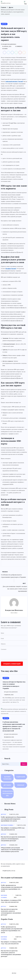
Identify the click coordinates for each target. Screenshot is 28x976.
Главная (3, 7)
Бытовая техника (7, 778)
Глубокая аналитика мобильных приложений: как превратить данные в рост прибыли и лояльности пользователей (14, 726)
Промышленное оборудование (7, 793)
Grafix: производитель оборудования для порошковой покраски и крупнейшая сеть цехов (13, 819)
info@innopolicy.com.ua (8, 870)
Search (24, 764)
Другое (11, 7)
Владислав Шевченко (11, 692)
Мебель (20, 785)
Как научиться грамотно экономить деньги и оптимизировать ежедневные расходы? (13, 838)
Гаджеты (20, 776)
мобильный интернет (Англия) (14, 81)
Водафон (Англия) (11, 268)
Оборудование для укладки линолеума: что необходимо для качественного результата (12, 849)
